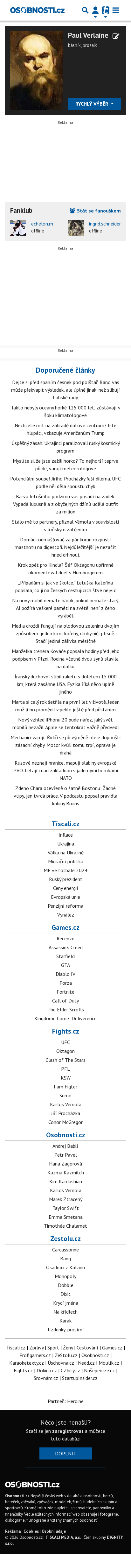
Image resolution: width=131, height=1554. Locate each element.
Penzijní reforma (65, 906)
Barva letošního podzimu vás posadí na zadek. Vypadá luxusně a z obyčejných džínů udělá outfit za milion (65, 504)
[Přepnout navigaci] (95, 10)
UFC (65, 1042)
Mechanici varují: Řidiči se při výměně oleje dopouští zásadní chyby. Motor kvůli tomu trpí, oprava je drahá (65, 745)
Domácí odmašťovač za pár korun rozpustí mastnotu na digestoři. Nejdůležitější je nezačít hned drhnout (65, 547)
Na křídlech (65, 1312)
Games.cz (65, 927)
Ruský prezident (65, 879)
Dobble (65, 1285)
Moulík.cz (109, 1363)
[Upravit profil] (116, 36)
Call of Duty (65, 1000)
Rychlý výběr (92, 104)
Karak (65, 1320)
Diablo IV (65, 974)
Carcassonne (65, 1249)
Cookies (31, 1531)
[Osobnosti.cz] (37, 10)
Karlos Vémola (65, 1104)
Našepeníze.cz (99, 1370)
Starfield (65, 956)
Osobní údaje (54, 1531)
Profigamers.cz (35, 1355)
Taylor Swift (65, 1208)
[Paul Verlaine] (36, 70)
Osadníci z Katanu (65, 1267)
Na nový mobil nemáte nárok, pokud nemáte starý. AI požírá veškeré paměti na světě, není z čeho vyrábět (65, 608)
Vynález (65, 914)
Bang (65, 1258)
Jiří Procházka (65, 1113)
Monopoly (65, 1276)
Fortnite (65, 992)
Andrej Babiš (65, 1146)
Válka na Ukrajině (66, 852)
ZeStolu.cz (66, 1355)
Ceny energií (65, 888)
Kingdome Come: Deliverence (65, 1018)
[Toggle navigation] (116, 10)
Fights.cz (65, 1031)
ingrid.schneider (105, 223)
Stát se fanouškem (98, 210)
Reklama (13, 1531)
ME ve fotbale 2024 (65, 870)
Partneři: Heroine (66, 1401)
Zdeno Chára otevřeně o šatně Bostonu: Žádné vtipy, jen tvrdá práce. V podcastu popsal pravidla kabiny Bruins (65, 795)
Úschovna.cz (61, 1363)
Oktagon (65, 1051)
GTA (65, 965)
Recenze (65, 938)
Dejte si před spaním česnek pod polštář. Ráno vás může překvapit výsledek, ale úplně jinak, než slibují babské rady (65, 390)
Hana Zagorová (65, 1163)
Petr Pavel (65, 1155)
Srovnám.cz (46, 1378)
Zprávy (36, 1347)
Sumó (65, 1095)
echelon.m (42, 223)
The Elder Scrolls (65, 1009)
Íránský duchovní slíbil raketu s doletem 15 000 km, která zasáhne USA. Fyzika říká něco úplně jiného (66, 684)
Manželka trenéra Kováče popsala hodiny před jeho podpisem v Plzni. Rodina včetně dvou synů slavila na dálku (66, 658)
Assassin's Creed (66, 947)
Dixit (65, 1294)
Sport (53, 1347)
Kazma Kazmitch (65, 1172)
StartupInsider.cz (80, 1378)
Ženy (68, 1347)
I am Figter (65, 1086)
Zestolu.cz (65, 1238)
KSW (66, 1077)
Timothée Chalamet (65, 1226)
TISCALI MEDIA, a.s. (63, 1537)
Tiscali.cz (65, 823)
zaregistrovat (68, 1431)
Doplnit (65, 1453)
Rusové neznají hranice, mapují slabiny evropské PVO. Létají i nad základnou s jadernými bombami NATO (65, 770)
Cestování (87, 1347)
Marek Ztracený (65, 1199)
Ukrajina (65, 843)
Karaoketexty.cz (26, 1363)
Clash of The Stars (65, 1060)
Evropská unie (65, 897)
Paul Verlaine (88, 35)
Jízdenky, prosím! (66, 1329)
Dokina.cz (47, 1370)
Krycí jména (65, 1303)
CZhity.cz (70, 1370)
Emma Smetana (66, 1217)
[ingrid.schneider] (76, 228)
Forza (65, 983)
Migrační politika (65, 861)
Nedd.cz (86, 1363)
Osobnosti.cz (65, 1134)
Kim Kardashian (65, 1181)
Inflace (66, 835)
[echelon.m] (18, 228)
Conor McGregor (65, 1122)
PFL (65, 1069)
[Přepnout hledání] (85, 10)
